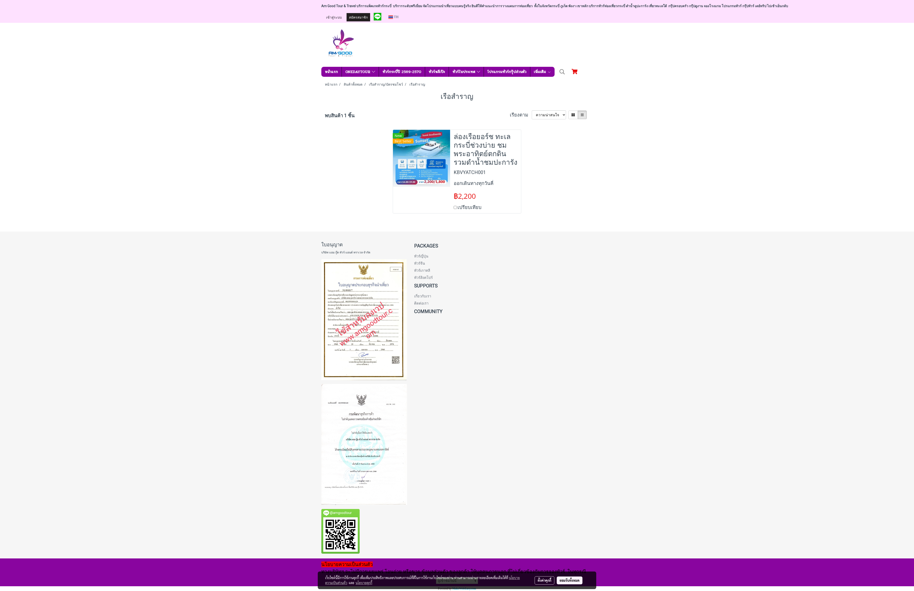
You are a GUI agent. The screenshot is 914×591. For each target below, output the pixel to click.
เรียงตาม (521, 115)
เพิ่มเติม (540, 72)
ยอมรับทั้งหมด (570, 580)
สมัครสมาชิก (358, 17)
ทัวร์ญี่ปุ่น (421, 256)
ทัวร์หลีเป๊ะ (437, 72)
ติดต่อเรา (421, 303)
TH (395, 17)
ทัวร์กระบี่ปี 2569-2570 (401, 72)
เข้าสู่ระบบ (334, 17)
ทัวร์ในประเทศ (464, 72)
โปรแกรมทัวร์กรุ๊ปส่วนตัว (507, 72)
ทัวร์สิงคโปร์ (423, 278)
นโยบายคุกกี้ (364, 583)
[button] (562, 71)
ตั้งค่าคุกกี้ (544, 580)
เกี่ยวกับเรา (422, 296)
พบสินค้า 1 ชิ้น (340, 115)
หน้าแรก (331, 72)
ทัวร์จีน (419, 263)
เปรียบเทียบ (469, 207)
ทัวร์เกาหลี (422, 270)
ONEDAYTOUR (358, 72)
